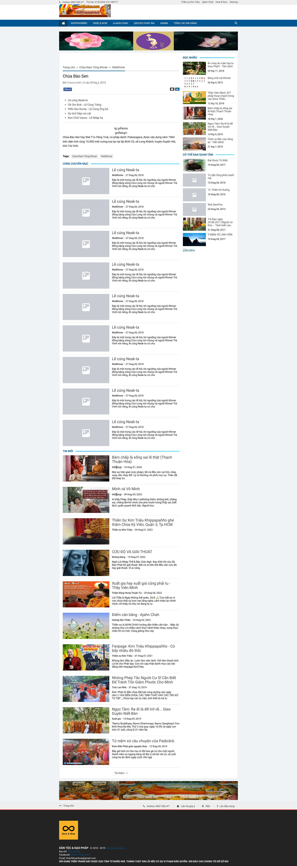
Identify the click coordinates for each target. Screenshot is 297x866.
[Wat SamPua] (194, 209)
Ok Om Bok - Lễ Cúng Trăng (84, 104)
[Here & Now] (68, 838)
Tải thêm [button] (119, 773)
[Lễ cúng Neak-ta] (86, 181)
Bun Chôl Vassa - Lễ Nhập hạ (85, 117)
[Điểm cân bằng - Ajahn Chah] (86, 626)
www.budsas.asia (115, 848)
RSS (208, 806)
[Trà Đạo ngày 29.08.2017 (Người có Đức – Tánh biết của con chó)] (194, 224)
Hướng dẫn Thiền (121, 620)
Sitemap (234, 2)
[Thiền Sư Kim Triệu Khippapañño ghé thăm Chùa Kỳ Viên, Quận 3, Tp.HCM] (86, 531)
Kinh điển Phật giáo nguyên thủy (129, 746)
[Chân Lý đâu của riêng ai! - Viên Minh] (194, 144)
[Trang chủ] (63, 23)
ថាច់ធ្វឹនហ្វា (117, 467)
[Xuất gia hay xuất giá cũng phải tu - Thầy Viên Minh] (86, 594)
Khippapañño (79, 23)
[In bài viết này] (176, 89)
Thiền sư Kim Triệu (190, 2)
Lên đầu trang (227, 806)
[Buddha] (189, 250)
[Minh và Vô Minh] (86, 500)
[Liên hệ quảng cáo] (148, 49)
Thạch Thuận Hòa (80, 854)
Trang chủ (68, 805)
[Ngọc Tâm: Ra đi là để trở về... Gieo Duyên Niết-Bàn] (86, 720)
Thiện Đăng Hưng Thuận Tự (127, 593)
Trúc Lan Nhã (119, 687)
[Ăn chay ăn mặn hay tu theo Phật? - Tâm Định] (194, 68)
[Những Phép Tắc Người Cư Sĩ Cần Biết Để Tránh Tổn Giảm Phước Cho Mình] (86, 689)
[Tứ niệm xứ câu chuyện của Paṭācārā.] (86, 752)
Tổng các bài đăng (185, 23)
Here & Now (221, 2)
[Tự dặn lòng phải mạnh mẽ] (194, 180)
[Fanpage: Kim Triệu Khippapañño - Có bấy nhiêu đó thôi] (86, 657)
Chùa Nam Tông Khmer (84, 156)
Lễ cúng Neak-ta (78, 100)
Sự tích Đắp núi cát (79, 113)
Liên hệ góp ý (188, 806)
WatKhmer (106, 156)
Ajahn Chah (207, 2)
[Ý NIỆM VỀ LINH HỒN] (194, 239)
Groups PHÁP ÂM (144, 23)
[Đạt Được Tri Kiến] (194, 165)
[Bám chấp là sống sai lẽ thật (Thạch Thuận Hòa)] (86, 468)
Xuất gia (116, 718)
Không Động (118, 557)
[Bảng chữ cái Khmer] (194, 83)
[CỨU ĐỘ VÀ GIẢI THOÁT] (86, 563)
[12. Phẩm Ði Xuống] (194, 194)
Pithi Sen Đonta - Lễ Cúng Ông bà (88, 109)
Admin (164, 23)
